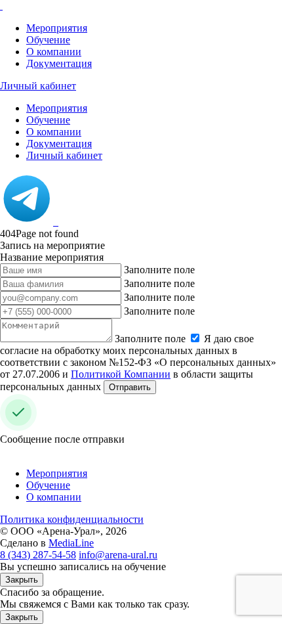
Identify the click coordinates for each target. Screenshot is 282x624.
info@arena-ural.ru (118, 554)
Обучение (48, 39)
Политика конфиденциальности (72, 519)
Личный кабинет (38, 85)
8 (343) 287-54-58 (38, 554)
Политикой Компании (121, 374)
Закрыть (21, 580)
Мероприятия (56, 27)
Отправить (130, 387)
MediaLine (71, 542)
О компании (53, 51)
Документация (59, 63)
